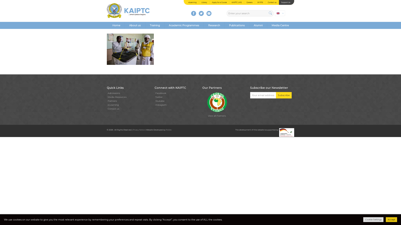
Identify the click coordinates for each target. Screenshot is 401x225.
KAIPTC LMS (237, 2)
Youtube (159, 101)
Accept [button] (391, 219)
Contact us (272, 2)
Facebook (160, 93)
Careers (250, 2)
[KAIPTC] (128, 11)
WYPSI (260, 2)
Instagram (161, 105)
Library (204, 2)
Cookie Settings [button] (373, 219)
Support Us (285, 2)
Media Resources (117, 97)
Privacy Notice (139, 130)
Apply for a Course (219, 2)
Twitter (159, 97)
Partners (112, 101)
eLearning (192, 2)
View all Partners (217, 116)
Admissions (114, 93)
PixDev (169, 130)
